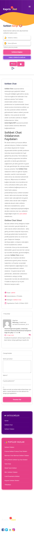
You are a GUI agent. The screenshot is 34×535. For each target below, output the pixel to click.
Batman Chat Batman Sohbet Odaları (17, 455)
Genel (6, 421)
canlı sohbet (23, 214)
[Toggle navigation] (29, 6)
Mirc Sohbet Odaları (11, 472)
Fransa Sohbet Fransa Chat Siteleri (16, 451)
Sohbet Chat (17, 300)
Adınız (5, 375)
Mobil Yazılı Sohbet (11, 468)
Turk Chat (8, 464)
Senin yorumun (7, 359)
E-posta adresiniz (9, 381)
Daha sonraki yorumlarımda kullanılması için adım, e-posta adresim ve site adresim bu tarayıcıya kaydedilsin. (17, 391)
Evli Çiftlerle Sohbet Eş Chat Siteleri (16, 460)
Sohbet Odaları (9, 429)
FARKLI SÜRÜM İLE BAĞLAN (17, 57)
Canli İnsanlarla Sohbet (12, 476)
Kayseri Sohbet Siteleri (12, 480)
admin (13, 293)
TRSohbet (8, 485)
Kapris (10, 9)
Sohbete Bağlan (17, 52)
